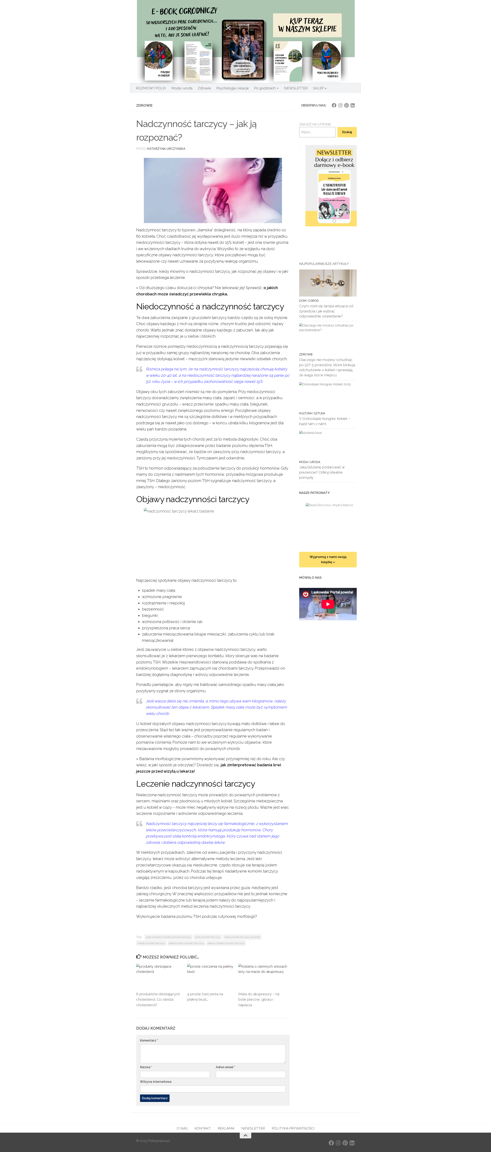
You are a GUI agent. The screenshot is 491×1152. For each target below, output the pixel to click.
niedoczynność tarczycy (151, 943)
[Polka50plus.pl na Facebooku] (334, 105)
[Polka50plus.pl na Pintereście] (346, 105)
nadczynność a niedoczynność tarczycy (168, 937)
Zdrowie (204, 88)
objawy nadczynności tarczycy (186, 943)
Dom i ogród (309, 300)
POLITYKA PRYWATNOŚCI (293, 1128)
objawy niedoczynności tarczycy (226, 943)
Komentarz (149, 1040)
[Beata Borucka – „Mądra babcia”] (328, 523)
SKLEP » (320, 88)
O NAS (182, 1128)
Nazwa (146, 1067)
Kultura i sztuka (312, 413)
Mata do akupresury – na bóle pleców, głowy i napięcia (258, 999)
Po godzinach (265, 88)
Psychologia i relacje (232, 88)
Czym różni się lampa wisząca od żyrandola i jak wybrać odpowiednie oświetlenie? (326, 311)
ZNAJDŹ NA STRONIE (315, 124)
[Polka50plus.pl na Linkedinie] (352, 105)
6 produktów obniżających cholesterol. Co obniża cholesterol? (158, 999)
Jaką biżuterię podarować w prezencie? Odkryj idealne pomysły (321, 472)
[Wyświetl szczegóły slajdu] (328, 186)
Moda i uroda (181, 88)
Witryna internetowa (155, 1082)
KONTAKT (202, 1128)
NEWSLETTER (296, 88)
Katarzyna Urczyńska (166, 149)
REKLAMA (226, 1128)
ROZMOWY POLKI (151, 88)
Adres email (225, 1067)
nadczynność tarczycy (208, 937)
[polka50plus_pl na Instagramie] (340, 105)
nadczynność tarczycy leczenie (242, 937)
